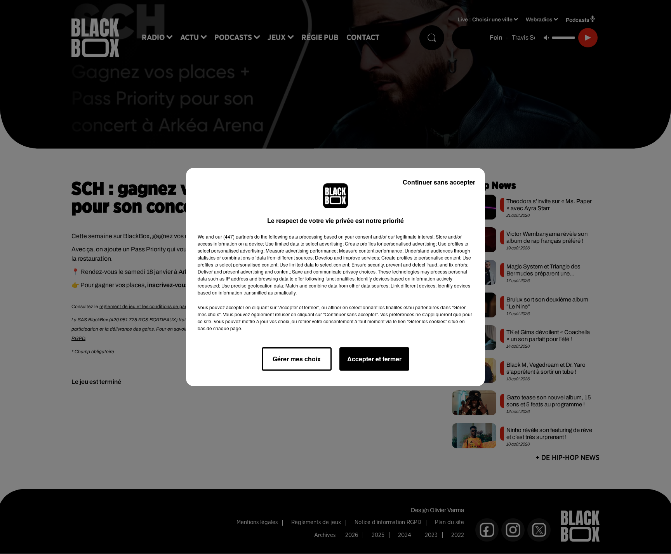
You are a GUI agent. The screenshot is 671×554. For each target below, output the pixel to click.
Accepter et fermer (374, 358)
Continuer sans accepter (439, 182)
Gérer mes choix (297, 358)
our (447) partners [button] (234, 236)
